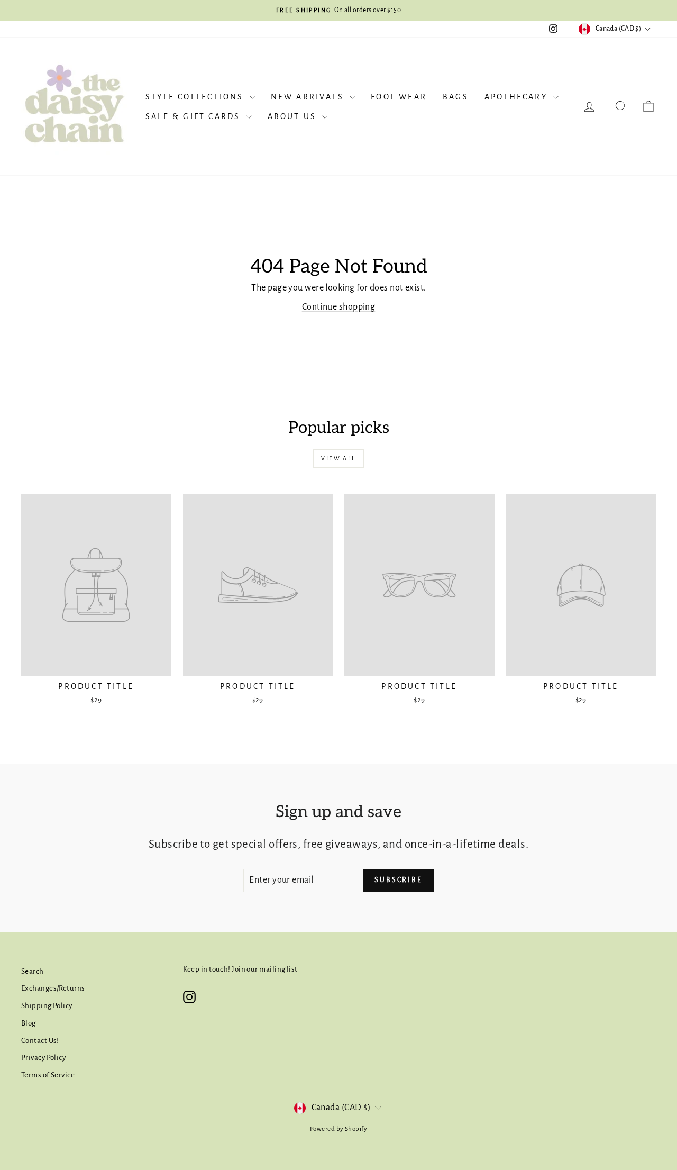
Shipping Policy (46, 1006)
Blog (28, 1023)
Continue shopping (339, 307)
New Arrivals (309, 97)
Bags (456, 97)
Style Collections (196, 97)
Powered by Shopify (338, 1129)
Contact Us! (40, 1041)
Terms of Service (48, 1075)
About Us (294, 116)
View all (338, 458)
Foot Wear (399, 97)
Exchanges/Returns (53, 988)
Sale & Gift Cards (194, 116)
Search (32, 971)
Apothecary (517, 97)
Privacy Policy (43, 1058)
